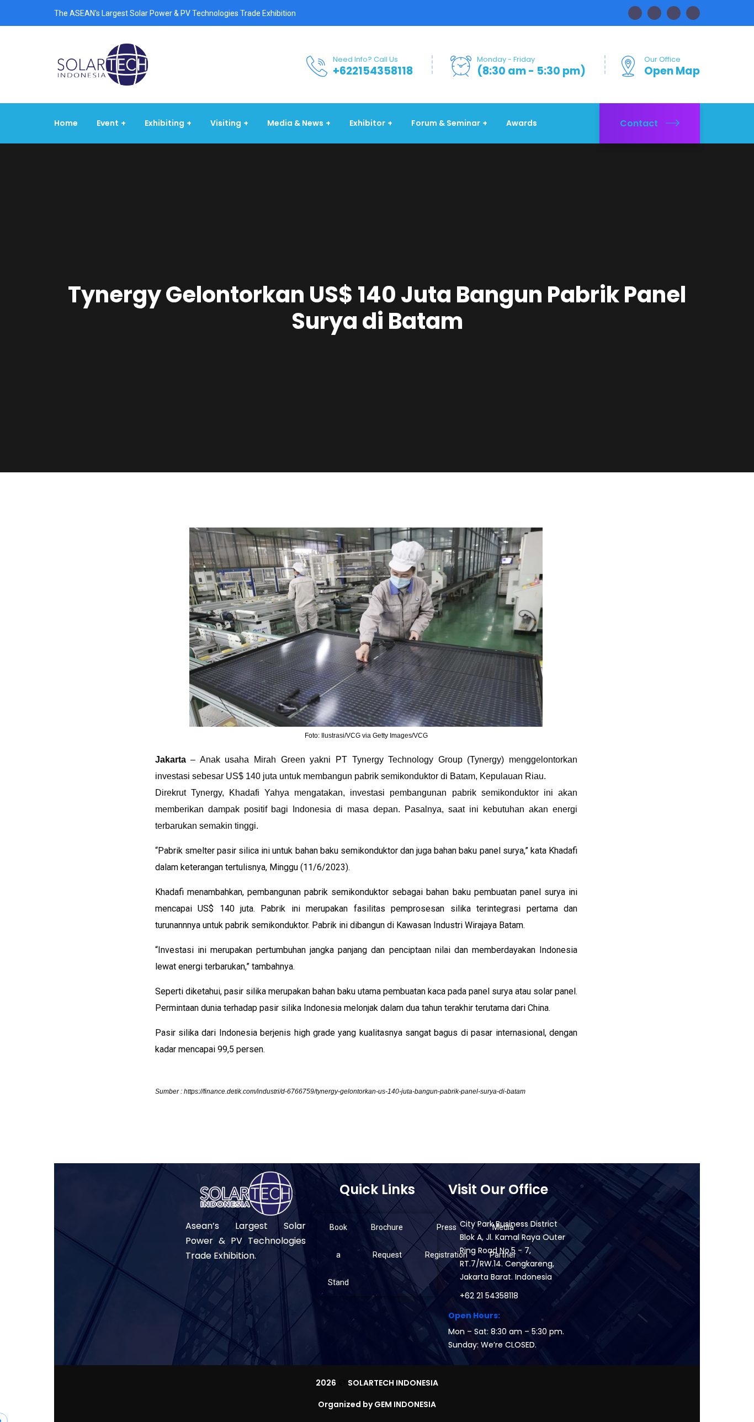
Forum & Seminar (445, 123)
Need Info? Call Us (365, 59)
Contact (639, 123)
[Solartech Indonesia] (102, 63)
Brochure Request (387, 1241)
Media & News (295, 123)
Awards (521, 123)
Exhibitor (367, 123)
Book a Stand (338, 1255)
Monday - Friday (506, 59)
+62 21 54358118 (489, 1295)
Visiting (225, 123)
